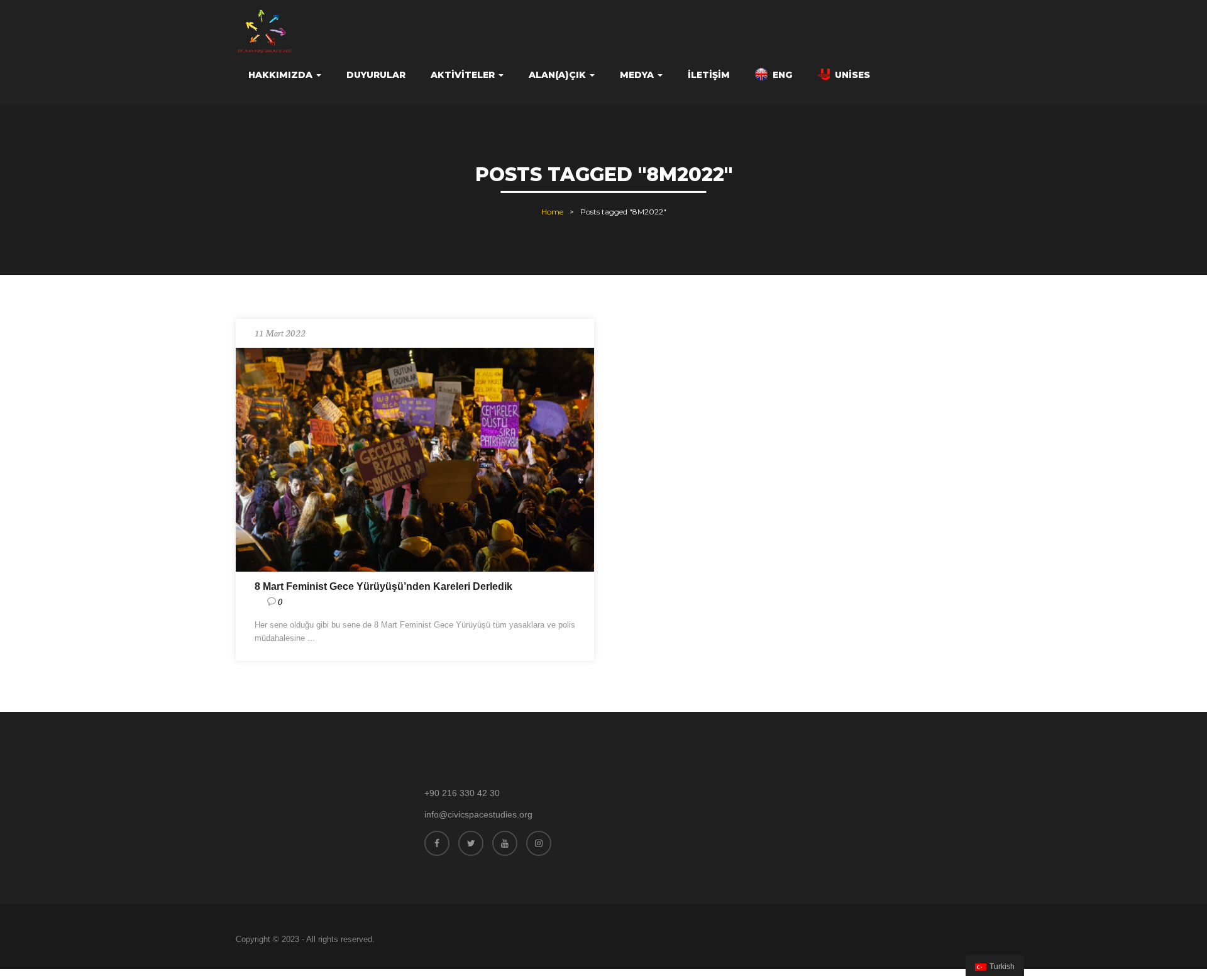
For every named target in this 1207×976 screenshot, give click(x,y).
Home (552, 211)
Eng (782, 74)
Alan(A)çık (558, 74)
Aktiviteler (464, 74)
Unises (852, 74)
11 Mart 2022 (280, 332)
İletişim (709, 74)
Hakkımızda (281, 74)
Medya (638, 74)
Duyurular (375, 74)
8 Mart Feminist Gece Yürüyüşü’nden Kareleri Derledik (383, 586)
